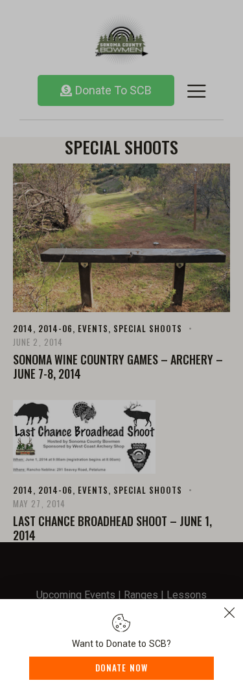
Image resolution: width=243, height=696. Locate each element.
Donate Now (121, 667)
